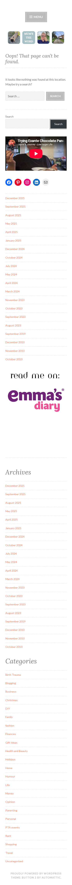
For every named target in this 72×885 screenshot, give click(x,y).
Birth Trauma (13, 674)
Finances (10, 734)
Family (9, 717)
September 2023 (15, 316)
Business (10, 691)
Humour (10, 776)
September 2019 (15, 333)
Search (9, 116)
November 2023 (15, 300)
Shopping (11, 844)
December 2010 (15, 342)
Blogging (10, 683)
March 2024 (12, 291)
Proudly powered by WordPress (36, 873)
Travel (9, 852)
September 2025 (15, 206)
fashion (9, 725)
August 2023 (13, 325)
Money (9, 793)
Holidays (10, 759)
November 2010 (15, 350)
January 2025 (13, 240)
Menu (38, 17)
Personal (10, 818)
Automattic (51, 877)
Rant (8, 835)
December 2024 (15, 249)
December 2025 (15, 198)
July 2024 (11, 266)
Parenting (11, 810)
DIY (7, 708)
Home (8, 768)
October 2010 (13, 359)
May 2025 (11, 223)
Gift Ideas (11, 742)
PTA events (12, 827)
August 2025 (13, 215)
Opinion (10, 801)
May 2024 (11, 274)
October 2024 (13, 257)
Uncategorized (14, 861)
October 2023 (13, 308)
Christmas (11, 700)
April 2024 (11, 283)
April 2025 (11, 232)
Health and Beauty (16, 751)
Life (7, 785)
